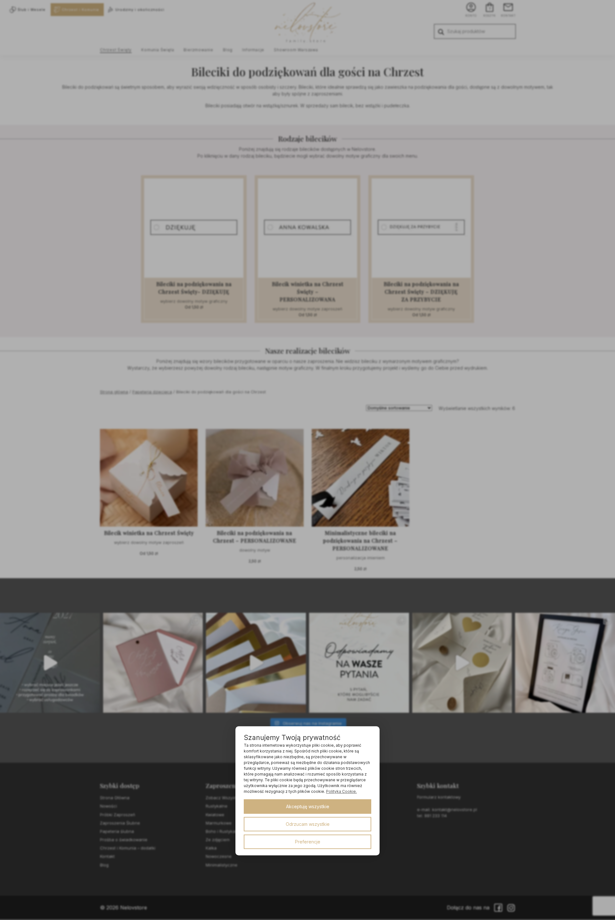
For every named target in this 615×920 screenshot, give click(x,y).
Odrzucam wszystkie (308, 824)
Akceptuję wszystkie (307, 806)
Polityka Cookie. (341, 791)
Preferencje (307, 841)
